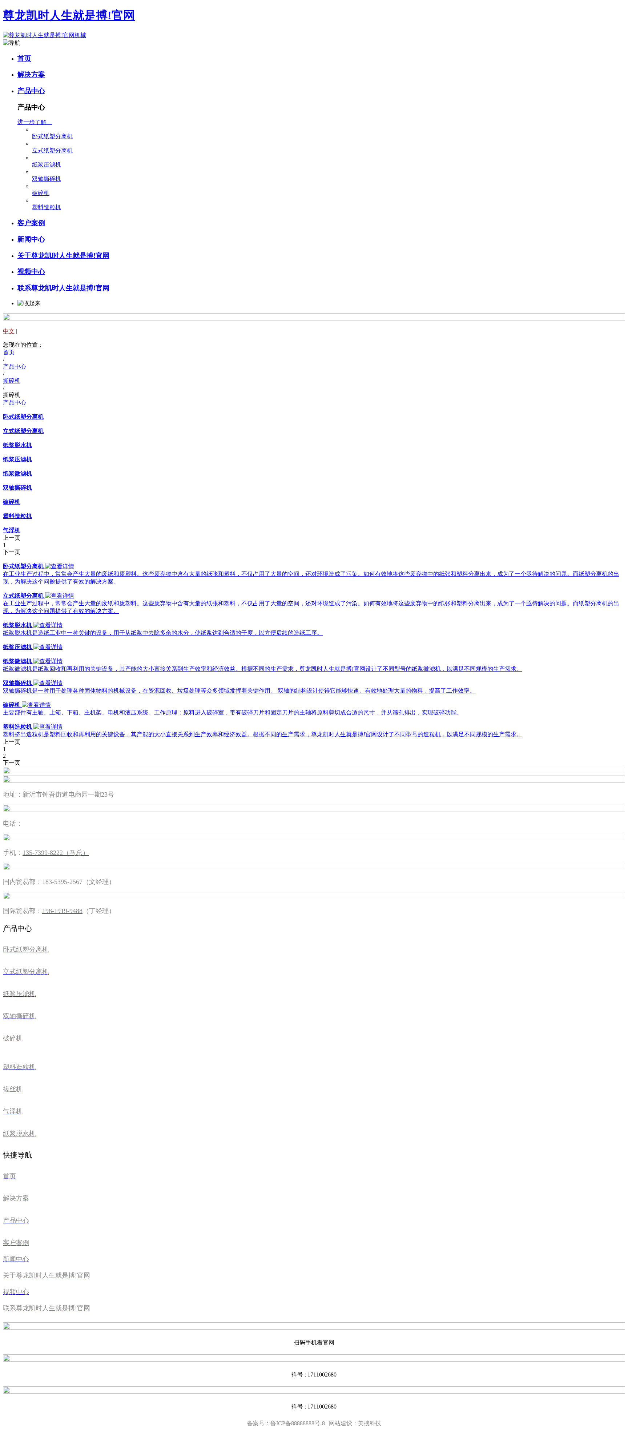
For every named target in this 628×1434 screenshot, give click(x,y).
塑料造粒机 (46, 207)
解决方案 (31, 74)
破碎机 (40, 193)
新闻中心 (31, 239)
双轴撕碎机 (46, 179)
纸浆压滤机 (46, 165)
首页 (24, 58)
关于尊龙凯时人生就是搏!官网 (63, 255)
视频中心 (31, 271)
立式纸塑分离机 (52, 150)
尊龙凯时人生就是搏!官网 (69, 15)
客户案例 (31, 223)
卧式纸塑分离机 (52, 136)
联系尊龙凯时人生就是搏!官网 (63, 288)
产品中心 (31, 91)
